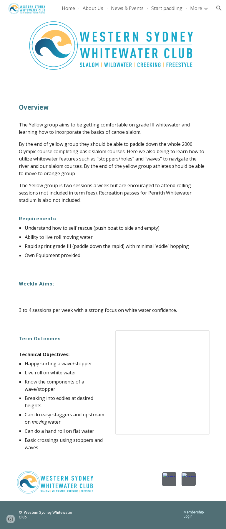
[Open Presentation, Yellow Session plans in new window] (198, 338)
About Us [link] (93, 8)
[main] (112, 107)
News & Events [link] (127, 8)
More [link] (196, 8)
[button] (219, 8)
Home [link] (68, 8)
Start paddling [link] (166, 8)
